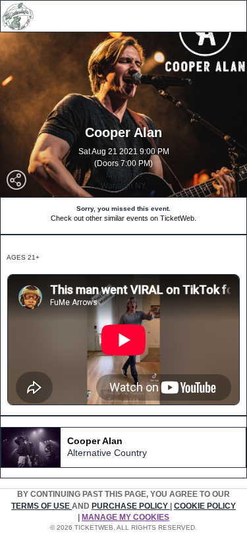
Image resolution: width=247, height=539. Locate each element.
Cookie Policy (205, 506)
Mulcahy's (124, 174)
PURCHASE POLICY (131, 506)
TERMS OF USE (41, 506)
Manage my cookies (125, 517)
